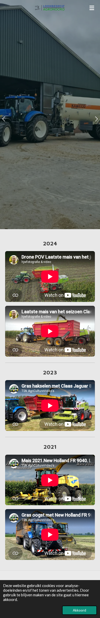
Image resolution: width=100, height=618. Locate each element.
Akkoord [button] (79, 610)
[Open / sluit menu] (91, 8)
